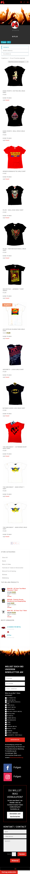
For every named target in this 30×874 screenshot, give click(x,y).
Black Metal (11, 700)
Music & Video (6, 564)
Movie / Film (11, 728)
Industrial (11, 709)
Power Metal (11, 718)
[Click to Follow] (9, 42)
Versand (7, 100)
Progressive (11, 720)
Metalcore (11, 713)
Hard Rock (10, 705)
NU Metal (10, 715)
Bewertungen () (7, 50)
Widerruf (15, 861)
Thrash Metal (12, 726)
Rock (9, 724)
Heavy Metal (11, 707)
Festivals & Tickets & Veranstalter (12, 568)
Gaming (9, 730)
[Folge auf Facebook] (8, 768)
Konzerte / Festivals (14, 735)
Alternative (11, 698)
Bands (4, 561)
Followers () (7, 54)
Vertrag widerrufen (9, 872)
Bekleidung (5, 578)
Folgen (17, 767)
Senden (22, 854)
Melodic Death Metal (14, 711)
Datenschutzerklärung (16, 757)
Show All (5, 557)
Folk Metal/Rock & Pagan (12, 702)
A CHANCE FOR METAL (14, 627)
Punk (8, 722)
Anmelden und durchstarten (15, 815)
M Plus (9, 635)
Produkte (6, 47)
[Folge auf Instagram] (8, 777)
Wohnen (4, 574)
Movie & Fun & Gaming (9, 571)
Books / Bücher (12, 732)
